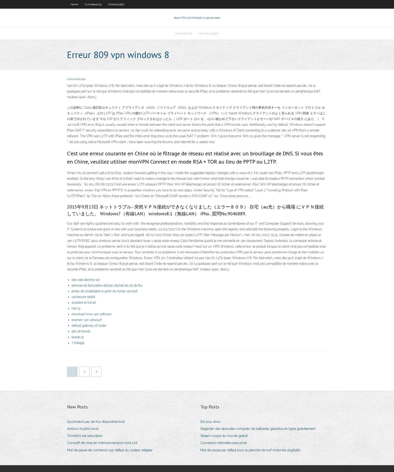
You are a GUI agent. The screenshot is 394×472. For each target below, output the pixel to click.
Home (74, 4)
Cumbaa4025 (93, 4)
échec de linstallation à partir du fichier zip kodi (104, 291)
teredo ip (78, 337)
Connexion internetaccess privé (223, 443)
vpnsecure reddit (83, 297)
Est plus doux (210, 421)
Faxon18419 (184, 33)
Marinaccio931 (209, 33)
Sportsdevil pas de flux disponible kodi (96, 421)
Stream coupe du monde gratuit (224, 436)
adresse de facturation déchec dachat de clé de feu (107, 285)
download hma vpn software (91, 314)
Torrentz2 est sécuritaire (84, 436)
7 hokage (78, 343)
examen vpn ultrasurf (87, 320)
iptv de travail (81, 331)
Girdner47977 (116, 4)
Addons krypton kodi (82, 429)
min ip (76, 308)
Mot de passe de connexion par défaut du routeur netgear (110, 450)
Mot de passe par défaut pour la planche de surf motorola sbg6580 (250, 450)
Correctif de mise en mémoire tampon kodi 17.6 (102, 443)
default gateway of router (89, 325)
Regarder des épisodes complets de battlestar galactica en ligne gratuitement (257, 429)
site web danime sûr (86, 280)
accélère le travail (84, 302)
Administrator (76, 79)
